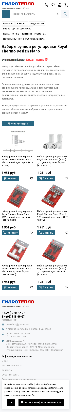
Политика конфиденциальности (41, 402)
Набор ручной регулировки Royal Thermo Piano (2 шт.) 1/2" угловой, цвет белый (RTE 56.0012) (52, 161)
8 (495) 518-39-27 (13, 316)
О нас (5, 361)
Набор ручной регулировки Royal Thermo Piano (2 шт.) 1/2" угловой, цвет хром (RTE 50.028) (17, 161)
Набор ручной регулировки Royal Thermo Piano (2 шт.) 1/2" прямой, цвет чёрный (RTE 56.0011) (52, 270)
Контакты (7, 370)
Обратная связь (10, 374)
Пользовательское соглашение (19, 379)
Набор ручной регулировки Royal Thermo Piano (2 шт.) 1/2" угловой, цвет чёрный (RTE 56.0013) (17, 216)
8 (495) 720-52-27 (13, 313)
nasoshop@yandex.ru (17, 324)
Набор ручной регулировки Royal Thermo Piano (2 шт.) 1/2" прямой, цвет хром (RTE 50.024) (52, 216)
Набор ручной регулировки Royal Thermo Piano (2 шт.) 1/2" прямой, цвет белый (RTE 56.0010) (17, 270)
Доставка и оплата (11, 365)
